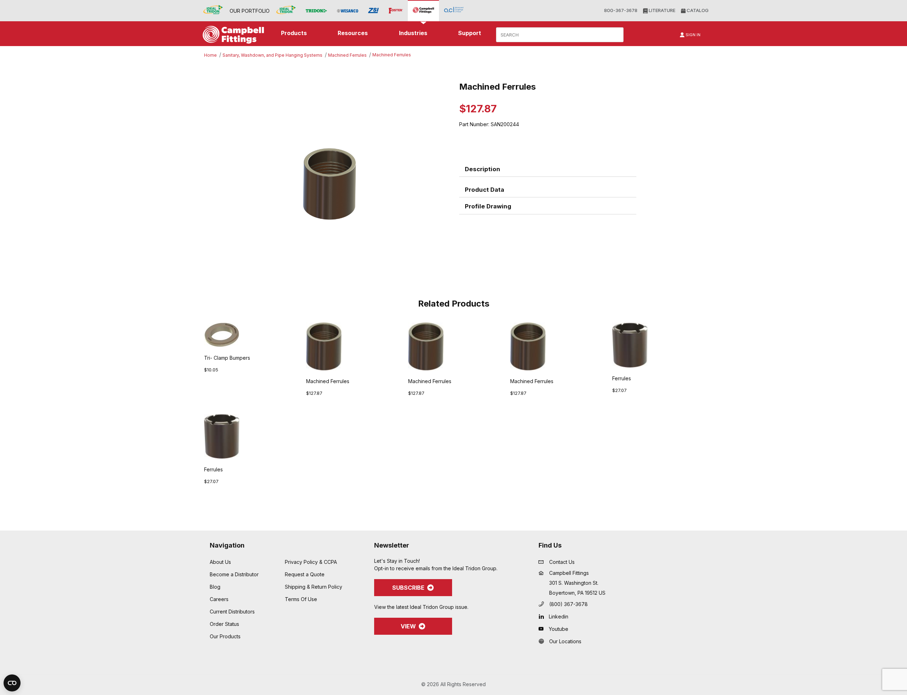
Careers (219, 599)
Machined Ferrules (347, 55)
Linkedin (558, 616)
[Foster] (396, 11)
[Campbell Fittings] (423, 10)
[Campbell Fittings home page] (231, 35)
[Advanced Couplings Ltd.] (453, 10)
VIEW (408, 626)
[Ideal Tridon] (286, 10)
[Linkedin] (543, 616)
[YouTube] (543, 628)
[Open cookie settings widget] (12, 682)
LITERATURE (661, 10)
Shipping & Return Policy (313, 587)
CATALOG (697, 10)
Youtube (558, 629)
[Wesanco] (347, 11)
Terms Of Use (301, 599)
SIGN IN (692, 34)
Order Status (224, 624)
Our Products (225, 636)
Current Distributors (232, 612)
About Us (220, 562)
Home (210, 55)
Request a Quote (305, 574)
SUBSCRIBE (408, 587)
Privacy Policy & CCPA (311, 562)
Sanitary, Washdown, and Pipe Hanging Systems (272, 55)
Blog (215, 587)
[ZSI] (373, 10)
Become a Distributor (234, 574)
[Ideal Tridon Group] (213, 10)
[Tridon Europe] (316, 11)
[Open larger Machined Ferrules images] (329, 184)
